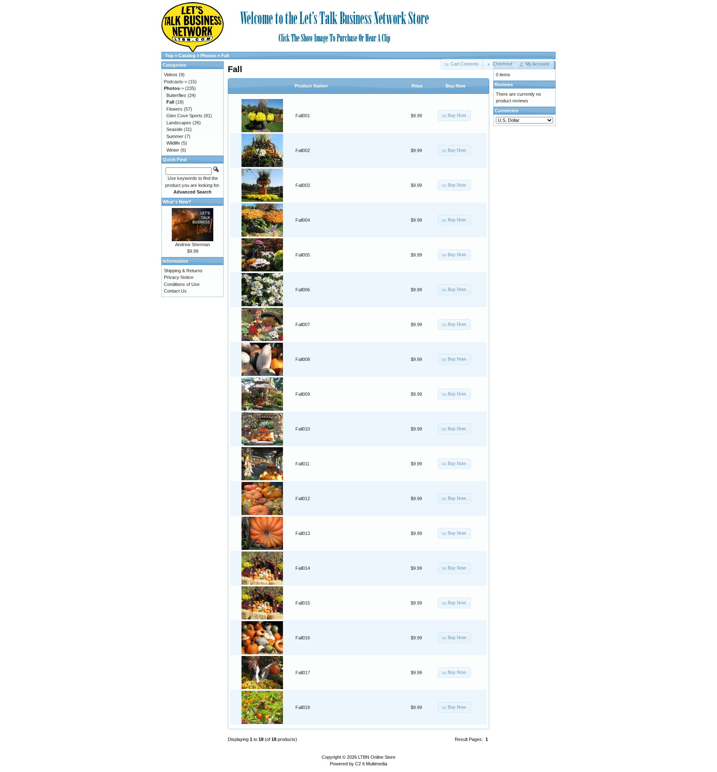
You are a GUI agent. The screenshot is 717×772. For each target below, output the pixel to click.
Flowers (174, 108)
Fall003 (302, 185)
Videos (171, 74)
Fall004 (302, 220)
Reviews (504, 84)
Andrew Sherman (192, 244)
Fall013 (302, 533)
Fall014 (302, 568)
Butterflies (176, 95)
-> (174, 88)
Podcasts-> (175, 81)
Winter (172, 150)
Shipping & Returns (183, 270)
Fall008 (302, 359)
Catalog (186, 55)
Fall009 (302, 394)
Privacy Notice (178, 277)
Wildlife (173, 142)
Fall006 (302, 289)
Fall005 (302, 254)
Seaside (174, 129)
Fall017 (302, 672)
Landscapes (178, 122)
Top (169, 55)
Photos (208, 55)
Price (417, 85)
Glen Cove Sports (184, 115)
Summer (174, 136)
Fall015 (302, 602)
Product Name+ (311, 85)
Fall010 (302, 428)
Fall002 (302, 150)
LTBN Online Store (376, 757)
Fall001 (302, 115)
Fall (225, 55)
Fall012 (302, 498)
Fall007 (302, 324)
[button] (499, 64)
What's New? (177, 201)
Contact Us (175, 290)
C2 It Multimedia (371, 763)
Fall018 (302, 707)
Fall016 (302, 637)
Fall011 (302, 463)
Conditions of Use (182, 284)
